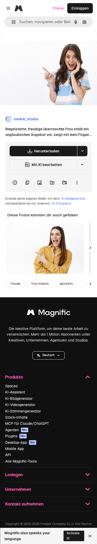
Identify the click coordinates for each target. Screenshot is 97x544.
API (8, 455)
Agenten (16, 430)
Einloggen (80, 8)
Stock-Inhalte (16, 417)
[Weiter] (90, 248)
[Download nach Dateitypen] (82, 151)
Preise (58, 8)
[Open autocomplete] (11, 22)
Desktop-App (20, 442)
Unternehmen (18, 489)
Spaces (11, 386)
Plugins (15, 436)
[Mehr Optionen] (77, 183)
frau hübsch (40, 284)
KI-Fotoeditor (61, 203)
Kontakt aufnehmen (24, 503)
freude (15, 284)
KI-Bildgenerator (74, 199)
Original (33, 44)
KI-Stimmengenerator (23, 411)
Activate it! (73, 535)
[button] (48, 355)
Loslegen (14, 474)
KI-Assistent (15, 392)
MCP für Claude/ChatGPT (27, 423)
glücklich (66, 284)
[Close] (90, 536)
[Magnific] (48, 314)
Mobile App (14, 448)
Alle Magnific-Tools (21, 461)
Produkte (14, 377)
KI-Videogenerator (20, 404)
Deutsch (48, 355)
